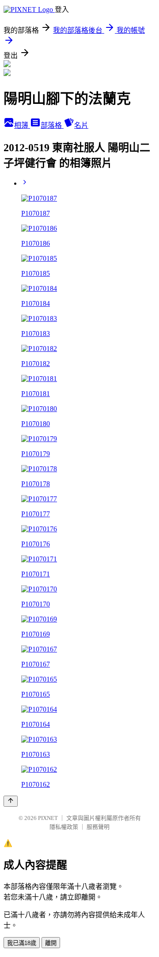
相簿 (22, 125)
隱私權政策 (63, 827)
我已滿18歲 (21, 943)
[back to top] (11, 801)
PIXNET (48, 818)
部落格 (52, 125)
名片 (81, 125)
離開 (51, 943)
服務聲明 (98, 827)
